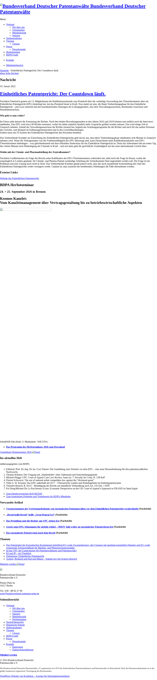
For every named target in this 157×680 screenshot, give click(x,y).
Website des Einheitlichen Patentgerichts (19, 178)
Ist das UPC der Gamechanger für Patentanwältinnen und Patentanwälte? (41, 550)
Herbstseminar (13, 52)
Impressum (17, 647)
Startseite (4, 70)
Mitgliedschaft (19, 32)
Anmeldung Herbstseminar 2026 (16, 452)
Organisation (18, 30)
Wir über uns (18, 27)
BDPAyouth (12, 55)
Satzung (16, 35)
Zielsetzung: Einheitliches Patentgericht (25, 556)
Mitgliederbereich (14, 65)
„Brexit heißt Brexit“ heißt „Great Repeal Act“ (30, 514)
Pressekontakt (19, 49)
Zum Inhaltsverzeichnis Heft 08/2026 (24, 493)
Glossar (16, 43)
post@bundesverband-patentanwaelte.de (19, 593)
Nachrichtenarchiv (15, 622)
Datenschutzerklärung (22, 649)
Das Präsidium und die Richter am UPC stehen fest (32, 521)
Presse (9, 46)
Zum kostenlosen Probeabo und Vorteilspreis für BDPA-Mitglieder (38, 496)
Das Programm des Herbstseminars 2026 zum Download (35, 447)
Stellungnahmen (14, 38)
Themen (10, 41)
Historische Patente (15, 625)
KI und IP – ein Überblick (18, 553)
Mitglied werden (8, 564)
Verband (10, 24)
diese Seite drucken (9, 73)
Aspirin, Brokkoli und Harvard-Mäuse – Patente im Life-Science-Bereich (41, 559)
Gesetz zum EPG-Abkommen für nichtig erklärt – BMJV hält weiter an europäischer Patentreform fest (59, 527)
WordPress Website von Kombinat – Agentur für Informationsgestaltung (35, 676)
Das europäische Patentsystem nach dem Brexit (30, 533)
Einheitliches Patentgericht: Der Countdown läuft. (53, 93)
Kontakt (10, 60)
